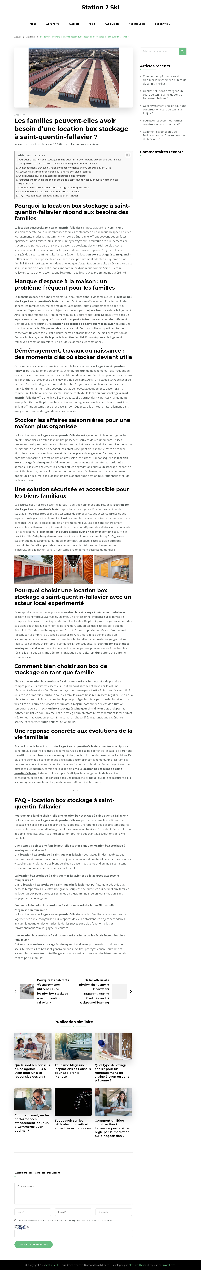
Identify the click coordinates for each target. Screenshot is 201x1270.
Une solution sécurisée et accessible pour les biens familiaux (52, 175)
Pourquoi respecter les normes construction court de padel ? (162, 122)
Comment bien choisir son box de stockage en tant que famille (53, 187)
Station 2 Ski (100, 7)
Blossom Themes (138, 1265)
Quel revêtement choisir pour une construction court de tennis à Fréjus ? (164, 109)
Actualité (52, 24)
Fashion (74, 24)
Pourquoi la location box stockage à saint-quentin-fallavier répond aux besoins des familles (69, 159)
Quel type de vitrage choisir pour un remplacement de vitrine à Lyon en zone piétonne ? (112, 1072)
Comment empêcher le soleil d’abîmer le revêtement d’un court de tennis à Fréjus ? (164, 79)
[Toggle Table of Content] (126, 155)
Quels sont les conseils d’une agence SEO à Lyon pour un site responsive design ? (32, 1070)
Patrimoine (112, 24)
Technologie (137, 24)
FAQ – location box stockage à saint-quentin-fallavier (48, 195)
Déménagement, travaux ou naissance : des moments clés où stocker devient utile (64, 167)
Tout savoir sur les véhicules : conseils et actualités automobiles (73, 1124)
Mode (33, 24)
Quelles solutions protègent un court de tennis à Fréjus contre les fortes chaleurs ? (163, 94)
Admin (18, 144)
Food (92, 24)
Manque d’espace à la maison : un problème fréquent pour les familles (57, 163)
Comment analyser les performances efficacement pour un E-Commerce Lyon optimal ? (32, 1123)
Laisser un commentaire (85, 144)
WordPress (169, 1265)
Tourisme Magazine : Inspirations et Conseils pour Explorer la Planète (73, 1070)
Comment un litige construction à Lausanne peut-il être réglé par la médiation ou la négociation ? (112, 1128)
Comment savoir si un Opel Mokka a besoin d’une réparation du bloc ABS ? (164, 135)
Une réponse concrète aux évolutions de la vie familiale (49, 191)
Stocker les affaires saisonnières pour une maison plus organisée (54, 171)
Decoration (162, 24)
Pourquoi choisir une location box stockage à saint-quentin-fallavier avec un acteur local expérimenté (68, 181)
